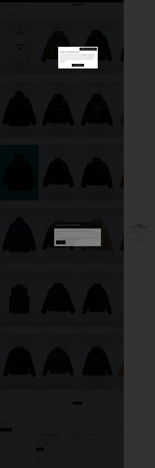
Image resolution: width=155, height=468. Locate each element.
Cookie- (90, 55)
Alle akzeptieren (78, 65)
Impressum (62, 61)
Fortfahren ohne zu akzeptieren (88, 49)
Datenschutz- (84, 55)
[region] (78, 57)
